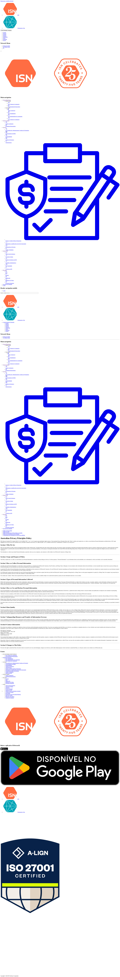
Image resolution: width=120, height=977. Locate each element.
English (4, 32)
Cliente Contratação (9, 675)
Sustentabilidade (9, 665)
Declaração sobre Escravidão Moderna (13, 694)
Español (4, 34)
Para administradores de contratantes (13, 659)
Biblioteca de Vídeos (10, 682)
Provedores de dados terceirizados (12, 671)
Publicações (8, 681)
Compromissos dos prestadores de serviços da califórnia (14, 535)
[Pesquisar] (3, 48)
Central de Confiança (10, 697)
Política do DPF (6, 531)
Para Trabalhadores (9, 658)
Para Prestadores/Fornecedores (12, 656)
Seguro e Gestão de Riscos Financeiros (13, 668)
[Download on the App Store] (4, 749)
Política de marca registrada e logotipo (13, 691)
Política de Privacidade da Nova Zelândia (11, 534)
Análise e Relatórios (9, 672)
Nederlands (5, 37)
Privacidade (8, 693)
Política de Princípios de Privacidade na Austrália (12, 532)
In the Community (9, 688)
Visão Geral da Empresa (10, 685)
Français (4, 35)
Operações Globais (9, 686)
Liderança (7, 687)
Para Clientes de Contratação (11, 655)
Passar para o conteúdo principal (6, 1)
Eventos (7, 678)
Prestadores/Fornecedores (11, 676)
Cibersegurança (9, 667)
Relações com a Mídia (10, 696)
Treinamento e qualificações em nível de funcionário (16, 669)
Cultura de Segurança (10, 666)
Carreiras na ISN (9, 690)
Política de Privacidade (7, 530)
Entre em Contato (9, 695)
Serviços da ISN (9, 673)
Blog (6, 679)
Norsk (4, 38)
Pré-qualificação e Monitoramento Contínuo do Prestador (17, 663)
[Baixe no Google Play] (60, 785)
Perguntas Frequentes (10, 683)
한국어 (4, 40)
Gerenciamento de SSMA (11, 664)
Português (6, 30)
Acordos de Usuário (9, 692)
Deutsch (4, 33)
